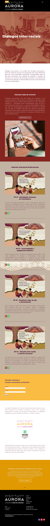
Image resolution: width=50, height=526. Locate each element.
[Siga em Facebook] (39, 520)
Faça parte (7, 507)
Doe (6, 506)
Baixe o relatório (25, 480)
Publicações (29, 501)
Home (27, 495)
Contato (7, 509)
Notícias (28, 503)
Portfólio (28, 498)
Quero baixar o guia (25, 117)
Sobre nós (28, 497)
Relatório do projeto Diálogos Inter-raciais (25, 469)
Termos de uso (29, 507)
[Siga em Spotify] (8, 213)
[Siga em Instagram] (42, 520)
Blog (27, 500)
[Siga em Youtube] (6, 213)
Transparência (29, 506)
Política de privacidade (31, 509)
